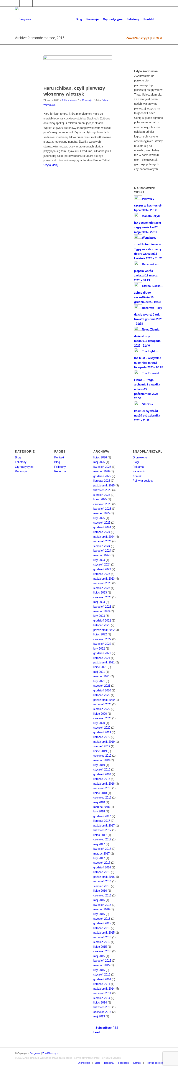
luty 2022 (99, 648)
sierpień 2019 (101, 746)
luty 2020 (99, 723)
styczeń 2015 (101, 974)
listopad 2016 (101, 872)
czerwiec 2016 (102, 895)
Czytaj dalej (50, 165)
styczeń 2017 (101, 862)
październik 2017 (104, 825)
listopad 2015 (101, 928)
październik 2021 (104, 662)
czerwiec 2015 (102, 951)
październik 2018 (104, 783)
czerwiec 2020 (102, 718)
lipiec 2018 (100, 793)
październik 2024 (104, 536)
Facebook (139, 471)
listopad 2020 (101, 695)
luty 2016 (99, 914)
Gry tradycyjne (24, 466)
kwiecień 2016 (102, 904)
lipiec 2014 (100, 1002)
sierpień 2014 (101, 998)
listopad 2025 (101, 480)
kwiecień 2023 (102, 606)
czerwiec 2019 (102, 755)
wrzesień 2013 (102, 1007)
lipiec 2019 (100, 751)
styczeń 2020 (101, 727)
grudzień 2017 (102, 816)
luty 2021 (99, 681)
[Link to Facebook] (16, 3)
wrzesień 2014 (102, 993)
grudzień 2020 (102, 690)
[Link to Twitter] (23, 3)
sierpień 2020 (101, 709)
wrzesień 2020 (102, 704)
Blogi (136, 462)
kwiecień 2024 (102, 550)
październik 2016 (104, 876)
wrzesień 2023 (102, 583)
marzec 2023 (101, 611)
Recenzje (60, 471)
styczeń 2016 (101, 918)
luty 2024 (99, 560)
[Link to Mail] (29, 3)
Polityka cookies (143, 480)
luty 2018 (99, 811)
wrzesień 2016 (102, 881)
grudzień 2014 (102, 979)
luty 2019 (99, 765)
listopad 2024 (101, 532)
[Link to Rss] (36, 3)
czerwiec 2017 (102, 839)
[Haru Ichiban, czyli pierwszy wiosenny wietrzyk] (77, 69)
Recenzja (87, 100)
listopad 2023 (101, 573)
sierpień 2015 (101, 942)
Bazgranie (35, 1053)
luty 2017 (99, 858)
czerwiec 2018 (102, 797)
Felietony (20, 462)
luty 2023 (99, 615)
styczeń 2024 (101, 564)
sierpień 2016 (101, 886)
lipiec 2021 (100, 667)
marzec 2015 (101, 965)
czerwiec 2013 (102, 1011)
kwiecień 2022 (102, 643)
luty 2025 (99, 518)
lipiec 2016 (100, 890)
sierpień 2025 (101, 494)
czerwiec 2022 (102, 639)
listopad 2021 (101, 658)
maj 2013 (99, 1016)
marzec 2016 (101, 909)
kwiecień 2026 (102, 466)
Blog (18, 457)
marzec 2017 (101, 853)
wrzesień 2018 (102, 788)
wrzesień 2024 (102, 541)
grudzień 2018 (102, 774)
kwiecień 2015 (102, 960)
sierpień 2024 (101, 546)
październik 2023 (104, 578)
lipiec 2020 (100, 713)
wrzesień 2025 (102, 490)
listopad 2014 (101, 983)
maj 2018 (99, 802)
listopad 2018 (101, 778)
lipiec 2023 (100, 592)
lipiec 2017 (100, 835)
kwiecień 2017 (102, 848)
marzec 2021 (101, 676)
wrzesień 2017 (102, 830)
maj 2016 (99, 900)
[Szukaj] (159, 19)
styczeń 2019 (101, 769)
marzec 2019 (101, 760)
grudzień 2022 (102, 620)
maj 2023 (99, 601)
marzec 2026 (101, 471)
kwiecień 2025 (102, 508)
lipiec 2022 (100, 634)
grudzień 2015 (102, 923)
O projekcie (140, 457)
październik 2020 (104, 699)
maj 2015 (99, 956)
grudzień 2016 (102, 867)
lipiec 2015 (100, 946)
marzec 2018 (101, 806)
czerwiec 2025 (102, 504)
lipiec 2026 (100, 457)
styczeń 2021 (101, 685)
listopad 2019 (101, 737)
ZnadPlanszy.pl (137, 38)
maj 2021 (99, 671)
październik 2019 (104, 741)
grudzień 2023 (102, 569)
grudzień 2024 (102, 527)
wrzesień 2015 (102, 937)
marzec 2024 (101, 555)
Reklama (138, 466)
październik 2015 (104, 932)
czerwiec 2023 (102, 597)
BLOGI (156, 38)
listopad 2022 (101, 625)
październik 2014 (104, 988)
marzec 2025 (101, 513)
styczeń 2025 (101, 522)
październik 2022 (104, 630)
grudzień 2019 (102, 732)
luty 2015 (99, 970)
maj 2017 (99, 844)
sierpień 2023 (101, 588)
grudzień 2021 (102, 653)
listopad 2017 (101, 820)
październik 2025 (104, 485)
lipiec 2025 (100, 499)
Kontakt (59, 457)
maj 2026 (99, 462)
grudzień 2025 (102, 476)
